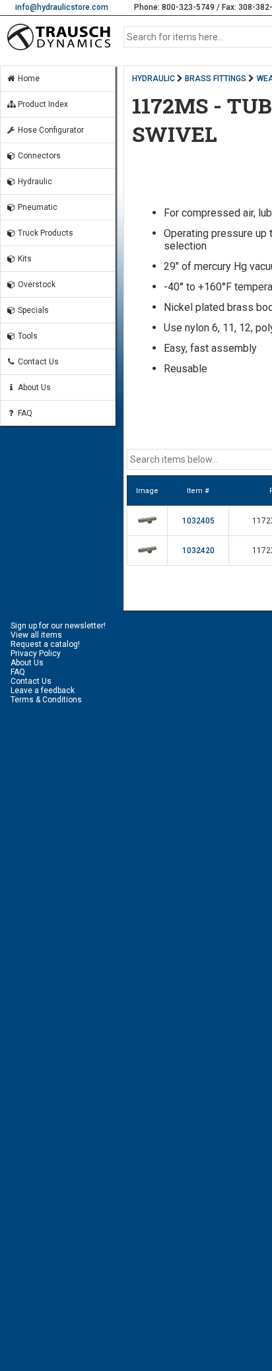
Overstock (35, 284)
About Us (33, 387)
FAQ (24, 413)
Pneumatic (36, 207)
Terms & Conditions (46, 699)
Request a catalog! (45, 644)
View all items (36, 635)
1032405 (198, 520)
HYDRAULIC (153, 78)
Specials (32, 310)
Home (28, 78)
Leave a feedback (43, 690)
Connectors (38, 155)
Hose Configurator (50, 130)
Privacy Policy (36, 653)
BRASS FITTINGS (215, 78)
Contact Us (37, 361)
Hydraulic (34, 181)
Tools (27, 336)
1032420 (198, 550)
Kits (24, 258)
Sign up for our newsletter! (58, 625)
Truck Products (44, 233)
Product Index (42, 104)
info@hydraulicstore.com (61, 7)
